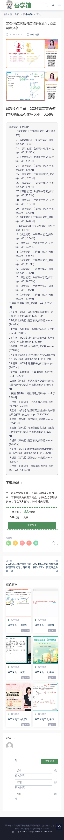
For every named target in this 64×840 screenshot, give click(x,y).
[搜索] (46, 5)
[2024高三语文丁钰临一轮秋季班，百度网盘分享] (18, 650)
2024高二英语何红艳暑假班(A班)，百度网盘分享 (45, 567)
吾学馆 (20, 5)
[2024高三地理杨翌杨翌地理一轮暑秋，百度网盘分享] (45, 603)
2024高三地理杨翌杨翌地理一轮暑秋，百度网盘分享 (45, 625)
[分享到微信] (8, 543)
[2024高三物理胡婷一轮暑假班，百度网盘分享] (18, 697)
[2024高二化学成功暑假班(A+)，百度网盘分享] (45, 697)
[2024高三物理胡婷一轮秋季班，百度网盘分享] (18, 603)
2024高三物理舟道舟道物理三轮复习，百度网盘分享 (18, 567)
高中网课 (34, 35)
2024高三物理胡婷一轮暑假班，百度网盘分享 (18, 719)
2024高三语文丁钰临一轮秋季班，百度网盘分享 (18, 672)
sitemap (37, 832)
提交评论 (49, 761)
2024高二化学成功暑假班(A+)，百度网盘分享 (45, 719)
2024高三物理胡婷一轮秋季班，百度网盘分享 (18, 625)
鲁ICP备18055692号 (22, 832)
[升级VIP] (59, 827)
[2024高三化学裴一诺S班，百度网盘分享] (45, 650)
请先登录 (32, 525)
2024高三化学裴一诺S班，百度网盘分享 (44, 672)
